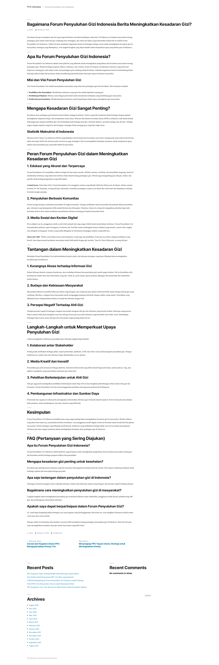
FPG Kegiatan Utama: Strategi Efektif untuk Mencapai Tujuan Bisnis (53, 573)
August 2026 (34, 605)
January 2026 (34, 629)
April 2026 (33, 619)
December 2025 (35, 632)
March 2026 (33, 622)
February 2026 (34, 625)
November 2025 (35, 635)
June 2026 (33, 612)
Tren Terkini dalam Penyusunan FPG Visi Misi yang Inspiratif (50, 577)
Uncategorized (57, 533)
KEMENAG (148, 595)
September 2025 (35, 642)
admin (31, 30)
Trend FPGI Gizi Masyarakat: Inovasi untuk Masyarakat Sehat (50, 584)
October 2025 (34, 639)
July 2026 (32, 608)
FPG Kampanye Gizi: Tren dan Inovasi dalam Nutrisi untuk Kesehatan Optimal (57, 587)
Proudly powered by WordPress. (47, 658)
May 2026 (33, 615)
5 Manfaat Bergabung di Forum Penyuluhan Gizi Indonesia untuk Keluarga (55, 580)
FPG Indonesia (34, 7)
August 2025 (34, 646)
